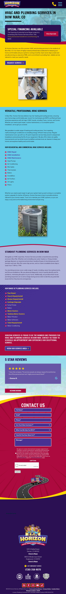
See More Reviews (15, 391)
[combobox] (33, 425)
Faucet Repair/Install (15, 296)
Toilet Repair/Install (14, 323)
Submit (17, 472)
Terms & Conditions (36, 457)
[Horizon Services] (12, 4)
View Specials (51, 34)
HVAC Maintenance (14, 158)
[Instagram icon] (33, 585)
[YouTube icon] (37, 585)
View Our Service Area (17, 348)
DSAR (38, 590)
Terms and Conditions (35, 589)
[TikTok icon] (42, 585)
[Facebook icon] (28, 585)
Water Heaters (12, 311)
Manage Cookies (31, 590)
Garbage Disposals (14, 302)
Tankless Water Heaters (16, 314)
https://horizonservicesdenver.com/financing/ (22, 36)
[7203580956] (54, 4)
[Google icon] (24, 585)
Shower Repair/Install (15, 299)
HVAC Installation (13, 155)
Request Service (14, 62)
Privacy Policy (22, 457)
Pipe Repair (11, 293)
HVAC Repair (11, 152)
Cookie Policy (55, 589)
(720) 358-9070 (33, 569)
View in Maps (33, 554)
